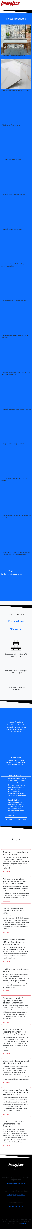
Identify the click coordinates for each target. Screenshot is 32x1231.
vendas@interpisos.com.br (16, 1183)
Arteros (23, 1223)
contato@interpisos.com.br (16, 1195)
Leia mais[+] (6, 872)
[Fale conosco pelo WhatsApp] (0, 1230)
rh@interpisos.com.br (16, 1206)
